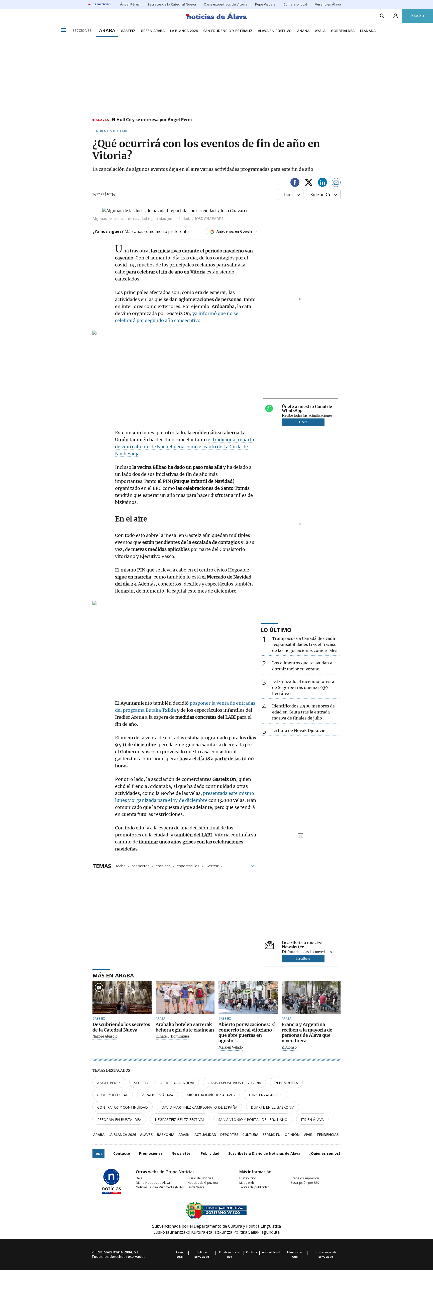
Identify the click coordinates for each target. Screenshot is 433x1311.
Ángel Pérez (109, 1082)
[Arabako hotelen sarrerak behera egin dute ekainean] (185, 997)
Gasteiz (212, 865)
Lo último (276, 629)
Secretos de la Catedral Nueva (164, 1082)
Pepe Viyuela (286, 1082)
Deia (139, 1178)
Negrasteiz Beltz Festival (180, 1119)
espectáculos (188, 865)
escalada (163, 865)
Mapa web (246, 1183)
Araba (121, 865)
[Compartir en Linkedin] (322, 183)
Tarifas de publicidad (254, 1187)
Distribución (248, 1178)
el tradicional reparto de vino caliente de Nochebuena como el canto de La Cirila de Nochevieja (184, 447)
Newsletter (181, 1153)
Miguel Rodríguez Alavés (211, 1095)
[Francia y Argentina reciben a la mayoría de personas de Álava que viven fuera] (311, 997)
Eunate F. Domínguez (172, 1037)
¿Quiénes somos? (325, 1153)
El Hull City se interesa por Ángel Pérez (152, 119)
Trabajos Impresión (305, 1178)
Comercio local (112, 1095)
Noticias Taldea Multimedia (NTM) (159, 1187)
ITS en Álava (312, 1119)
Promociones (151, 1153)
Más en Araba (113, 975)
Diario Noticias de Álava (153, 1183)
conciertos (141, 865)
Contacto (121, 1153)
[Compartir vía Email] (336, 183)
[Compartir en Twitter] (308, 183)
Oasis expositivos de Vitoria (234, 1082)
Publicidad (210, 1153)
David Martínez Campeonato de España (199, 1107)
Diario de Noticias (200, 1178)
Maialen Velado (231, 1048)
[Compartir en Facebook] (294, 183)
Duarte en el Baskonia (272, 1107)
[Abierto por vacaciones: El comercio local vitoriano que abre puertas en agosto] (248, 997)
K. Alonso (289, 1048)
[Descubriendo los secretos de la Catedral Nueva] (122, 997)
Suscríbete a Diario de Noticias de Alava (264, 1153)
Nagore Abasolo (105, 1037)
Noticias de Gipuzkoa (202, 1183)
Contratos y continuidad (122, 1107)
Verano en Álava (157, 1095)
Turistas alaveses (265, 1095)
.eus (98, 1153)
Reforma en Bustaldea (119, 1119)
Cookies (251, 1252)
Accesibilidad (271, 1252)
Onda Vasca (195, 1187)
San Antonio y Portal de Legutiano (252, 1119)
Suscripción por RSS (305, 1183)
